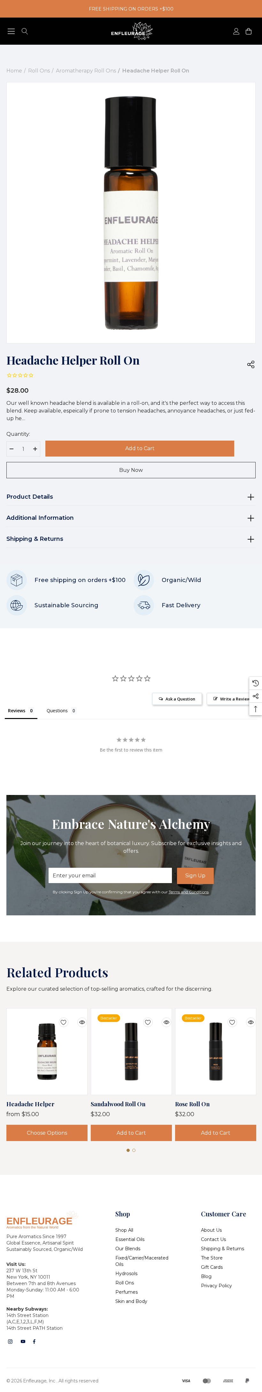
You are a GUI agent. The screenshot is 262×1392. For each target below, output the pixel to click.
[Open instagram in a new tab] (10, 1341)
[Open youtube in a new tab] (23, 1341)
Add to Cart (140, 448)
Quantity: (18, 434)
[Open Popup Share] (251, 365)
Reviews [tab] (16, 710)
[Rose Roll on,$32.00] (215, 1052)
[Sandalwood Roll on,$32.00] (131, 1052)
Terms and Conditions (189, 891)
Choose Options (47, 1133)
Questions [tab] (57, 710)
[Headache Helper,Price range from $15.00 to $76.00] (47, 1052)
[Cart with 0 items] (248, 31)
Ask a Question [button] (180, 699)
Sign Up (195, 876)
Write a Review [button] (235, 699)
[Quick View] (77, 1018)
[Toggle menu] (11, 31)
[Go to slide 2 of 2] (133, 1150)
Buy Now (131, 470)
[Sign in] (236, 31)
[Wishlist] (59, 1018)
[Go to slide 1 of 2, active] (128, 1150)
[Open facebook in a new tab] (34, 1341)
